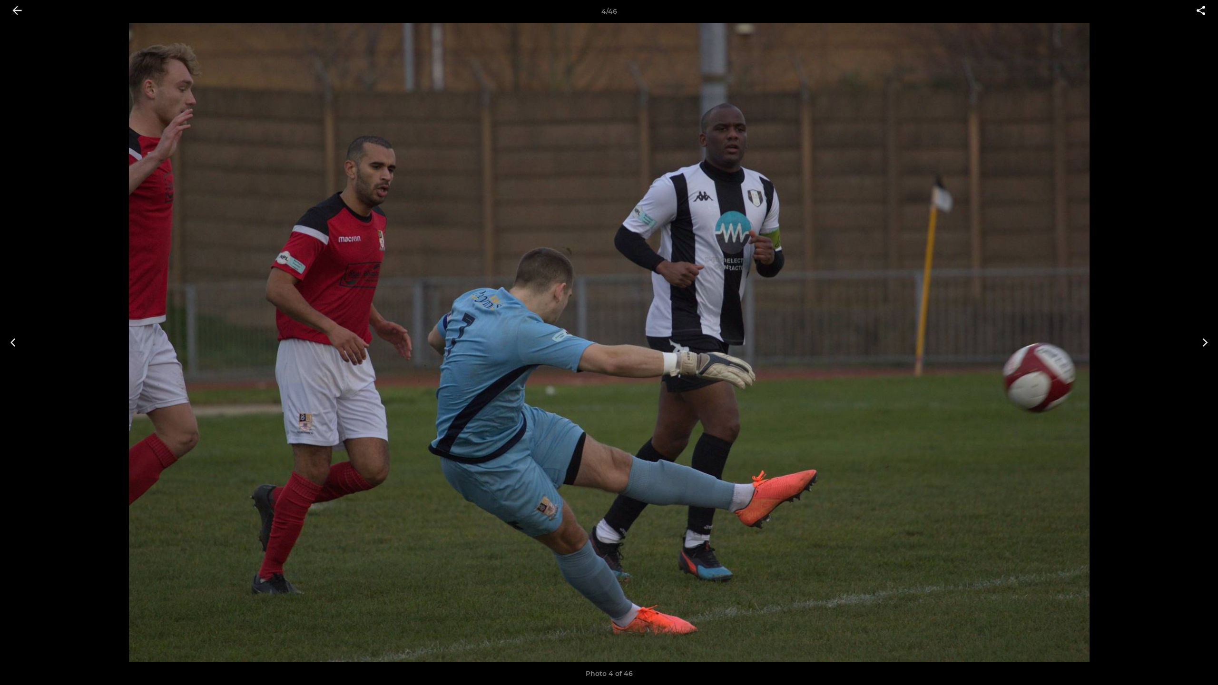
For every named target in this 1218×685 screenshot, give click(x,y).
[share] (1201, 11)
